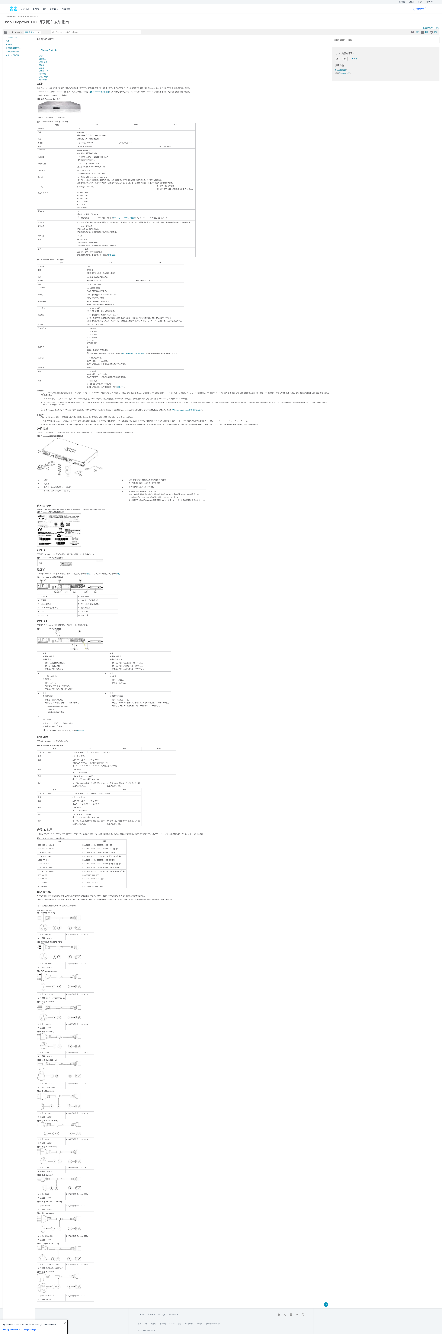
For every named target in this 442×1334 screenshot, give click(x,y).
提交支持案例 (340, 70)
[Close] (65, 1323)
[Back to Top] (326, 1304)
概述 (7, 41)
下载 (426, 32)
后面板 (41, 68)
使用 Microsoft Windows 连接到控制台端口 (186, 410)
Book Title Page (11, 37)
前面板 (41, 65)
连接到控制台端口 (12, 52)
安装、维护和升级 (12, 55)
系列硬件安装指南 (32, 32)
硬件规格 (42, 74)
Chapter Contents (49, 50)
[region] (34, 1327)
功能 (41, 56)
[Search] (53, 32)
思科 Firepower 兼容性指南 (99, 92)
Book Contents (15, 32)
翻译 (437, 28)
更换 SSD (111, 255)
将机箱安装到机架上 (13, 48)
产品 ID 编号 (43, 77)
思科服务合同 (344, 73)
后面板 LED (43, 71)
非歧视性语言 (428, 28)
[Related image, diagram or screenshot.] (59, 114)
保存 (417, 32)
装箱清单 (42, 59)
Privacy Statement (10, 1330)
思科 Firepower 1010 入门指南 (124, 218)
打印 (435, 32)
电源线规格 (43, 80)
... (3, 16)
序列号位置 (43, 62)
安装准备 (9, 44)
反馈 (355, 59)
